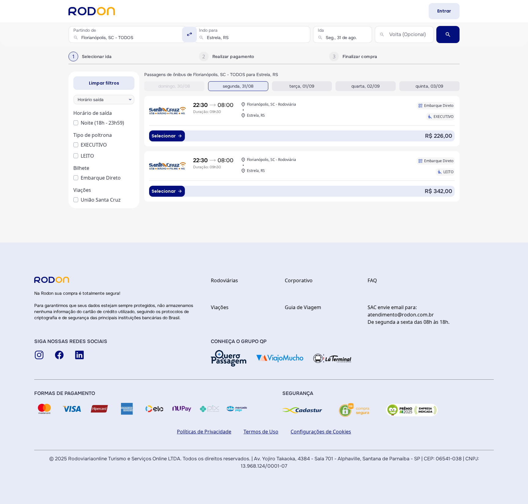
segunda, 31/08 (238, 86)
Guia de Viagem (303, 307)
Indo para (208, 30)
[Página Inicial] (91, 11)
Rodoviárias (224, 280)
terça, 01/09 (301, 86)
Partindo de (84, 30)
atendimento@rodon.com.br (401, 314)
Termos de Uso (261, 431)
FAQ (372, 280)
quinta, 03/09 (429, 86)
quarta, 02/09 (365, 86)
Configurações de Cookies (321, 431)
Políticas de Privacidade (204, 431)
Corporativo (299, 280)
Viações (220, 307)
